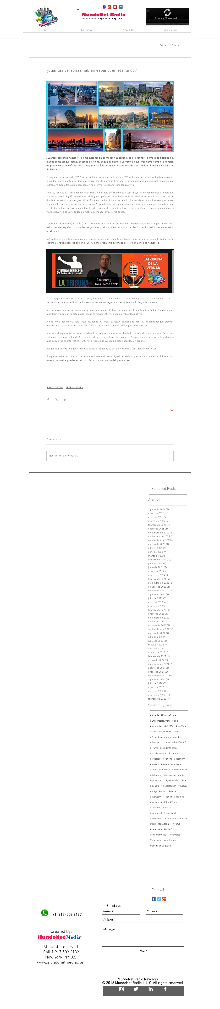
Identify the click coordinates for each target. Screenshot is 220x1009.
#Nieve (153, 731)
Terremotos (174, 834)
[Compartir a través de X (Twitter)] (56, 399)
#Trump (154, 748)
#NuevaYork (165, 731)
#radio (165, 807)
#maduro (183, 786)
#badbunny (179, 758)
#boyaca (154, 764)
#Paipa (176, 731)
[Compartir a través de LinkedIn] (65, 399)
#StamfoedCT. (179, 742)
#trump (176, 824)
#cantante (176, 764)
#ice (184, 780)
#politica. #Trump (169, 802)
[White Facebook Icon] (165, 989)
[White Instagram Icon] (121, 989)
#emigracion (169, 775)
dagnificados (169, 840)
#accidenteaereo (158, 753)
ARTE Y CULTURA (74, 387)
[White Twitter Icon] (136, 989)
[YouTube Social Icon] (115, 7)
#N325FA (169, 726)
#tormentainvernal (177, 818)
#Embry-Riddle (168, 715)
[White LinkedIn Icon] (151, 989)
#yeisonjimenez (158, 834)
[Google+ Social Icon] (109, 7)
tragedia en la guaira (160, 845)
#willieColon (170, 829)
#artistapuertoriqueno (161, 758)
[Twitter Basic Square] (159, 899)
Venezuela (155, 840)
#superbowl (170, 813)
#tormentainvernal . (160, 824)
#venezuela (156, 829)
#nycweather (157, 796)
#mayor (163, 791)
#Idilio (175, 721)
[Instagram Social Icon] (121, 7)
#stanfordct (156, 813)
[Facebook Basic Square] (154, 899)
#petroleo (179, 796)
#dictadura (155, 775)
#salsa (173, 807)
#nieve (172, 791)
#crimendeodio (179, 769)
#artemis (173, 753)
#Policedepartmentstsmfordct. (165, 737)
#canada (165, 764)
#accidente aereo (169, 748)
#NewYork (181, 726)
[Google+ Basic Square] (164, 899)
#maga (153, 791)
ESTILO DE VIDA (55, 387)
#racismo (155, 807)
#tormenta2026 (158, 818)
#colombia (164, 769)
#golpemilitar (157, 780)
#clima (153, 769)
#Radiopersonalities (160, 742)
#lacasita (154, 786)
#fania (181, 775)
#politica (154, 802)
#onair (169, 796)
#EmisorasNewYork (160, 721)
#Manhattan (156, 726)
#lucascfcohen (168, 786)
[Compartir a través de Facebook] (48, 399)
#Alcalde (154, 715)
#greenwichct (173, 780)
